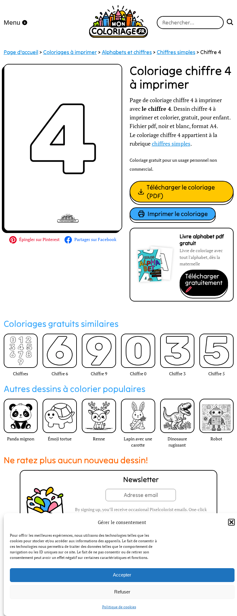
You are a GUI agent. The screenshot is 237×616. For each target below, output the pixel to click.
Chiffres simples (176, 52)
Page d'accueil (21, 52)
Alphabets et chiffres (127, 52)
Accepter (122, 574)
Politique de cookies (119, 607)
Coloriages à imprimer (70, 52)
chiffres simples (171, 143)
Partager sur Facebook (95, 239)
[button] (231, 522)
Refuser (122, 591)
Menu (12, 22)
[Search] (230, 22)
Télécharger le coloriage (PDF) (181, 191)
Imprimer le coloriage (178, 214)
